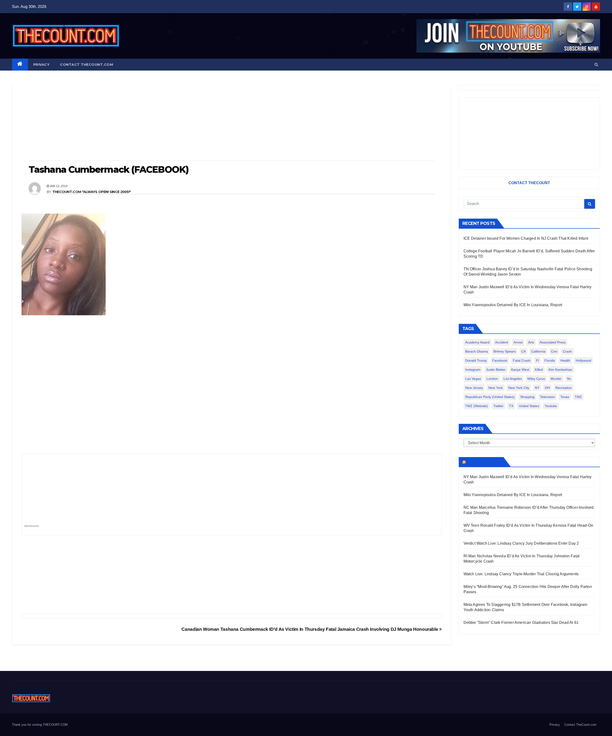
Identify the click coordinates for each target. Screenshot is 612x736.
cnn (554, 351)
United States (529, 406)
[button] (596, 64)
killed (539, 369)
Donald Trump (476, 360)
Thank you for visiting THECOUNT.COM (40, 724)
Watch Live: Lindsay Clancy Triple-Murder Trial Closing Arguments (521, 574)
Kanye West (520, 369)
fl (537, 360)
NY (537, 388)
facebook (499, 360)
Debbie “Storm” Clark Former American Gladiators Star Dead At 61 (521, 622)
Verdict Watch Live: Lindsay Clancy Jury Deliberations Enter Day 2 (521, 543)
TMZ (578, 397)
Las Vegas (473, 379)
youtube (551, 406)
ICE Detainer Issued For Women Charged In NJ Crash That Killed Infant (526, 238)
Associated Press (553, 342)
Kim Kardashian (560, 369)
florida (549, 360)
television (547, 397)
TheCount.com (484, 462)
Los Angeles (512, 379)
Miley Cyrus (536, 379)
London (492, 379)
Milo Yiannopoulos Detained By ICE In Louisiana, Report (513, 305)
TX (511, 406)
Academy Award (477, 342)
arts (531, 342)
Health (565, 360)
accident (501, 342)
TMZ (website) (476, 406)
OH (547, 388)
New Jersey (474, 388)
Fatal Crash (521, 360)
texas (564, 397)
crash (567, 351)
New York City (518, 388)
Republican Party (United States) (490, 397)
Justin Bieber (496, 369)
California (538, 351)
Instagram (473, 369)
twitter (498, 406)
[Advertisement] (231, 123)
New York (495, 388)
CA (523, 351)
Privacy (41, 64)
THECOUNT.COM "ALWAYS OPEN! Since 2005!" (91, 192)
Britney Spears (504, 351)
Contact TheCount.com (86, 64)
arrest (518, 342)
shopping (527, 397)
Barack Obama (476, 351)
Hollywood (583, 360)
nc (569, 379)
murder (556, 379)
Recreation (563, 388)
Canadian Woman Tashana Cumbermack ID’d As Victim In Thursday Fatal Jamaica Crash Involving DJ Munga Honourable (310, 629)
